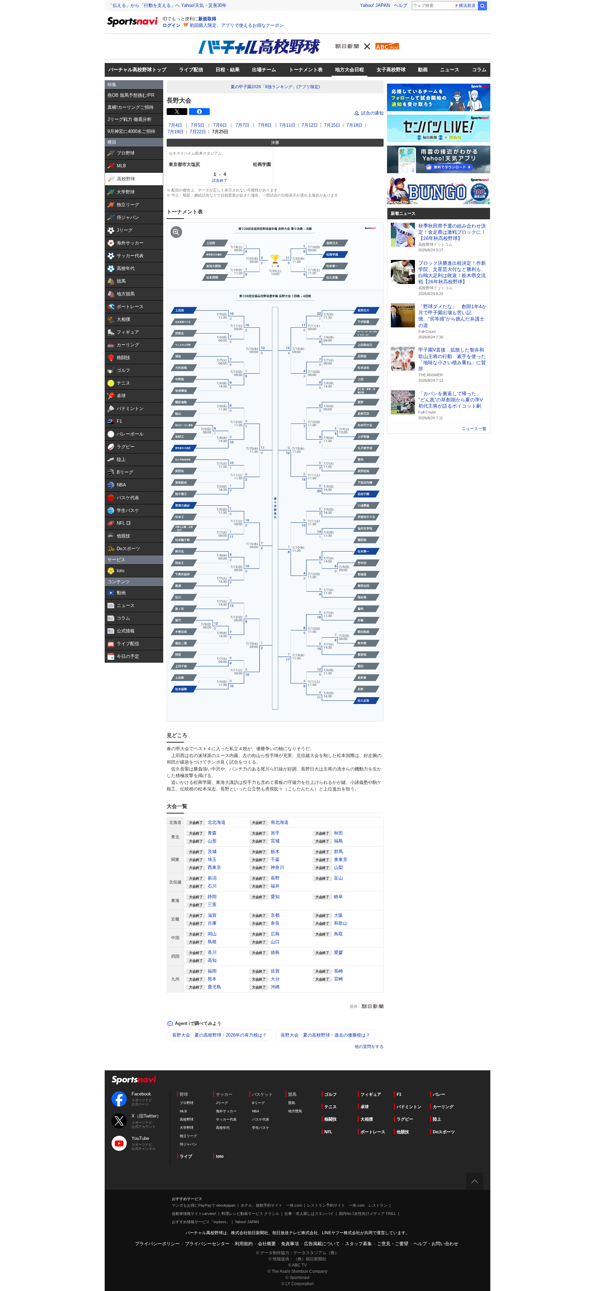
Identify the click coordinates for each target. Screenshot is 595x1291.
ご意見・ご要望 (392, 1243)
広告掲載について (322, 1243)
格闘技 (330, 1119)
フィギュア (371, 1094)
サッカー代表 (226, 1119)
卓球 (365, 1106)
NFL (328, 1132)
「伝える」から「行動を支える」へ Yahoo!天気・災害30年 (167, 5)
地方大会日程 (349, 69)
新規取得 (207, 18)
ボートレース (373, 1132)
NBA (255, 1111)
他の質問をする (369, 1046)
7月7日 (242, 125)
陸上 (437, 1119)
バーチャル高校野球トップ (137, 69)
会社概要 (267, 1243)
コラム (479, 69)
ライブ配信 (191, 69)
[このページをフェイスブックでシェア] (199, 111)
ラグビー (405, 1119)
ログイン (171, 25)
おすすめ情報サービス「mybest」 (201, 1222)
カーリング (443, 1106)
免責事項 (290, 1243)
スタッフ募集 (358, 1243)
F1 (399, 1094)
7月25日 (220, 131)
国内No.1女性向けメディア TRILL (367, 1213)
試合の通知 (372, 113)
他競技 (403, 1132)
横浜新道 (467, 5)
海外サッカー (226, 1111)
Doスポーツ (444, 1132)
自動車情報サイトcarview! (194, 1213)
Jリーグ (222, 1103)
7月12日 (310, 125)
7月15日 (332, 125)
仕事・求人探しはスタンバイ (309, 1213)
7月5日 (198, 125)
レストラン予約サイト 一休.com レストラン (347, 1205)
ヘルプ (400, 5)
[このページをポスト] (177, 111)
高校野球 (187, 1119)
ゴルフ (330, 1094)
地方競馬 (295, 1111)
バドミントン (409, 1106)
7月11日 (287, 125)
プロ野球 (187, 1103)
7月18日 (354, 125)
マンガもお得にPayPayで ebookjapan (204, 1205)
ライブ (186, 1156)
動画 (423, 69)
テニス (330, 1106)
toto (219, 1156)
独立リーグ (188, 1136)
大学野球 (187, 1128)
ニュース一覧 (474, 428)
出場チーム (264, 69)
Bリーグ (258, 1103)
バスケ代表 (260, 1119)
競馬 (291, 1103)
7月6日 (220, 125)
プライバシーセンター (207, 1243)
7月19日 (175, 131)
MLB (183, 1111)
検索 (482, 5)
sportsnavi (134, 1080)
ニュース (449, 69)
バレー (439, 1094)
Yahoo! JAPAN (375, 5)
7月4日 (175, 125)
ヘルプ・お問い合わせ (436, 1243)
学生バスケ (260, 1128)
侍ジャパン (188, 1144)
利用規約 (244, 1243)
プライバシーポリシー (157, 1243)
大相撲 (367, 1119)
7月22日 (198, 131)
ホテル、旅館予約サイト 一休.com (271, 1205)
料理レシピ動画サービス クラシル (250, 1213)
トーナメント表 (306, 69)
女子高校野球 (391, 69)
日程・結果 (228, 69)
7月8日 (265, 125)
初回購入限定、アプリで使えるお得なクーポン (237, 25)
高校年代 (223, 1128)
